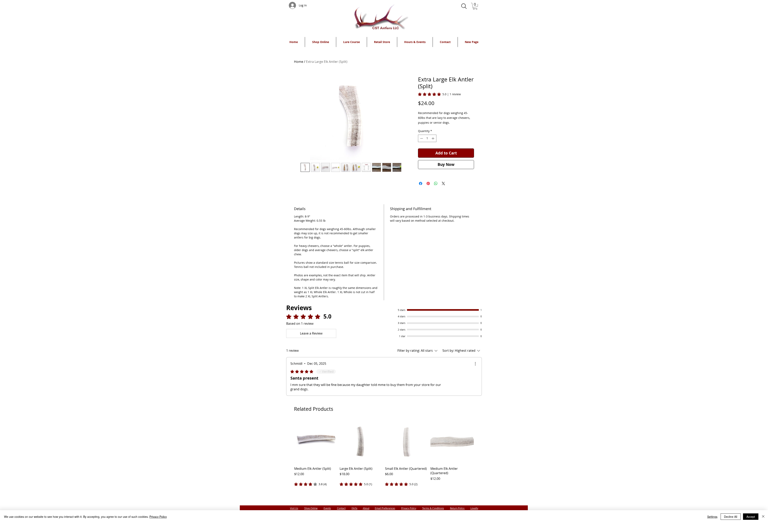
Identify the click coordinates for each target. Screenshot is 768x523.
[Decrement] (421, 138)
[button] (475, 6)
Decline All (730, 517)
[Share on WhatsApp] (435, 183)
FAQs (354, 508)
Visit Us (294, 508)
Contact (341, 508)
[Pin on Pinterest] (428, 183)
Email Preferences (385, 508)
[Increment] (433, 138)
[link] (439, 94)
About (366, 508)
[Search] (464, 6)
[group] (384, 453)
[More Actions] (475, 363)
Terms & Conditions (433, 508)
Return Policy (457, 508)
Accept (750, 517)
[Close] (763, 516)
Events (327, 508)
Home (298, 61)
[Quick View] (316, 441)
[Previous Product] (288, 441)
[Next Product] (479, 441)
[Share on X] (443, 183)
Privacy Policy (408, 508)
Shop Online (311, 508)
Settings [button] (712, 517)
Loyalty (474, 508)
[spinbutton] (427, 138)
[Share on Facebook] (420, 183)
